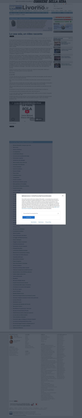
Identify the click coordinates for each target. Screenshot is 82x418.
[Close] (63, 196)
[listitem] (41, 213)
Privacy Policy (48, 222)
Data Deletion (34, 222)
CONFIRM (28, 217)
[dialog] (41, 209)
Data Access (41, 222)
